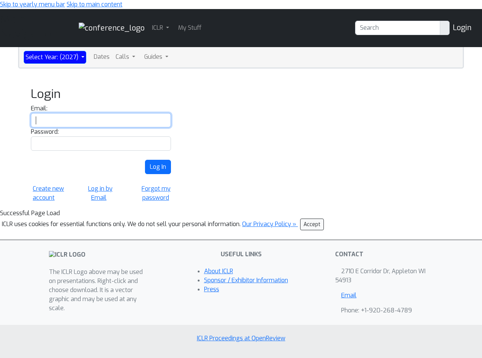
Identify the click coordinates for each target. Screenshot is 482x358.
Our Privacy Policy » (270, 224)
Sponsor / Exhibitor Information (246, 280)
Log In (158, 167)
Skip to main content (94, 4)
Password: (45, 132)
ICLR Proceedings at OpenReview (241, 338)
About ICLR (218, 271)
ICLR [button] (158, 28)
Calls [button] (123, 57)
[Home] (112, 28)
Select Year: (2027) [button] (53, 57)
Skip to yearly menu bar (32, 4)
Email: (39, 108)
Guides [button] (154, 57)
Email (349, 295)
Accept (312, 224)
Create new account (48, 193)
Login (462, 28)
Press (211, 289)
